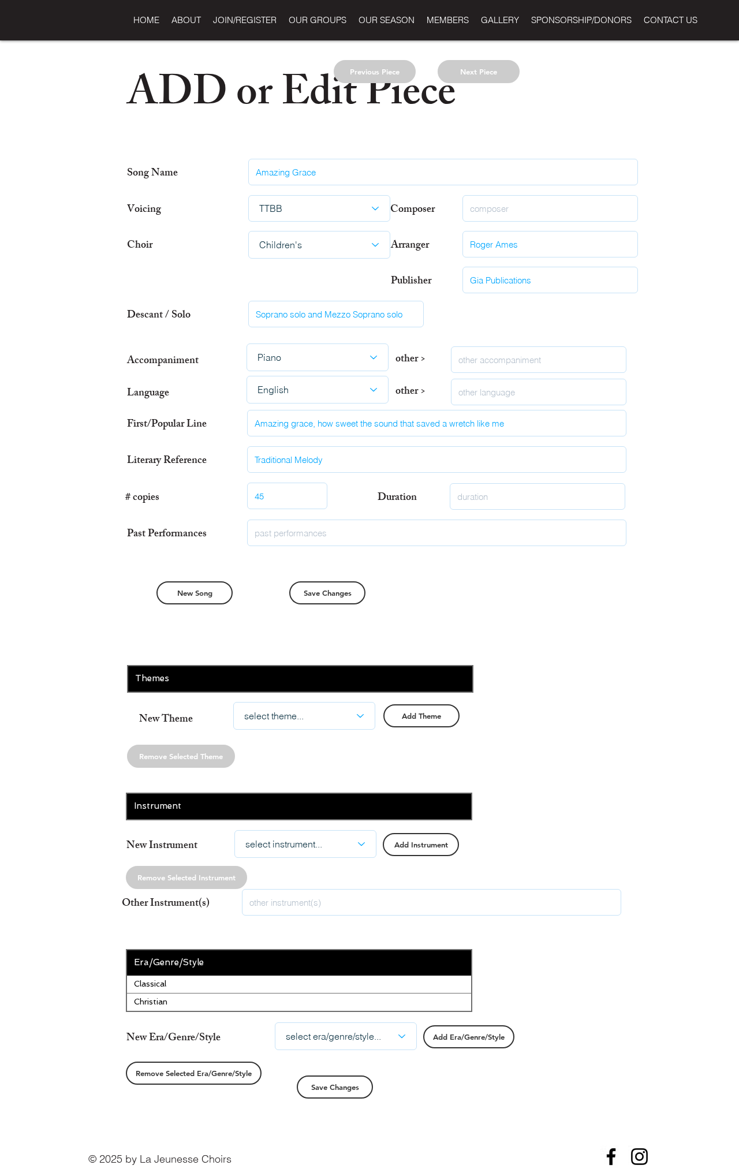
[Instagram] (639, 1156)
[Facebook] (611, 1156)
